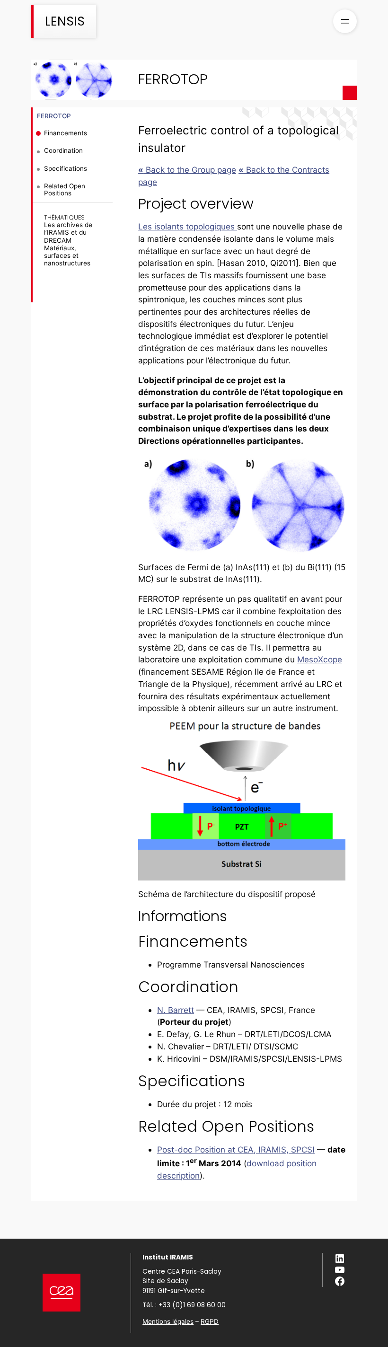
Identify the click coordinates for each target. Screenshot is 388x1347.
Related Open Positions (64, 189)
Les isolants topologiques (187, 226)
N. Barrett (175, 1010)
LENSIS (65, 21)
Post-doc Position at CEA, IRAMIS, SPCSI (236, 1149)
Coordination (63, 150)
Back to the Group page (187, 170)
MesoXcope (319, 659)
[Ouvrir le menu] (345, 21)
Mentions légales (168, 1321)
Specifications (65, 168)
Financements (65, 133)
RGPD (210, 1321)
